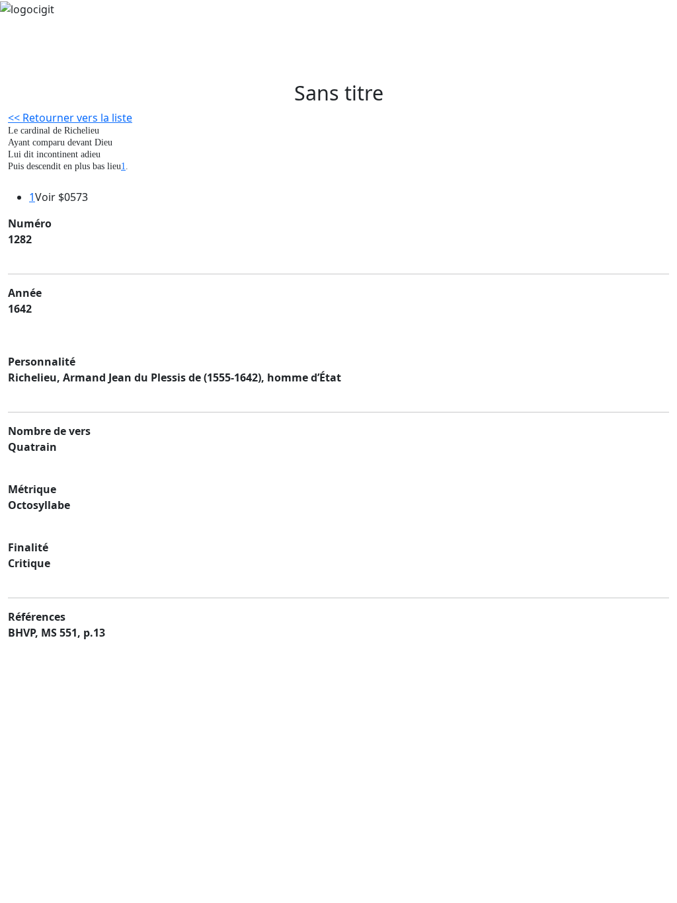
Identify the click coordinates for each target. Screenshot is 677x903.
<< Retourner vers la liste (70, 117)
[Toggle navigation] (47, 62)
